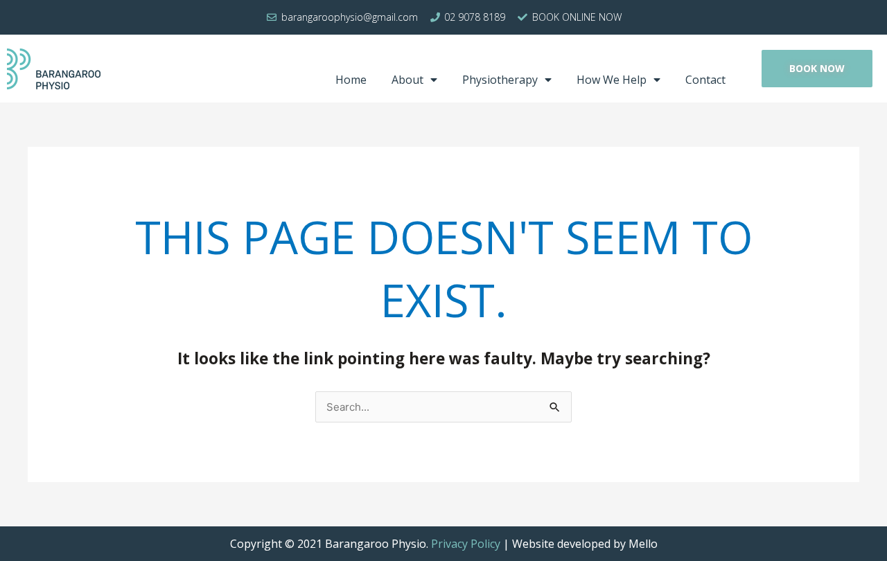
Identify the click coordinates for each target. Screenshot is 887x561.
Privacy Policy (465, 543)
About (407, 79)
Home (351, 79)
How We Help (612, 79)
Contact (705, 79)
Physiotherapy (500, 79)
